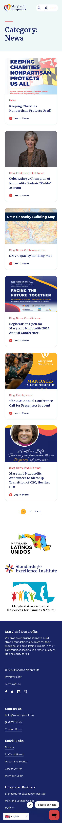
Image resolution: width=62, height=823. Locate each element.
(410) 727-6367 (13, 722)
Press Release (32, 318)
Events (20, 395)
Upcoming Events (16, 761)
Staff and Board (14, 754)
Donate (9, 747)
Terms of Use (13, 684)
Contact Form (13, 729)
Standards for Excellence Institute (25, 793)
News (12, 100)
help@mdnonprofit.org (19, 715)
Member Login (14, 775)
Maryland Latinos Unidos (19, 800)
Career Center (13, 768)
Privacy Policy (13, 676)
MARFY (9, 807)
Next (38, 511)
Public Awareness (34, 250)
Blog (12, 173)
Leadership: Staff (26, 173)
